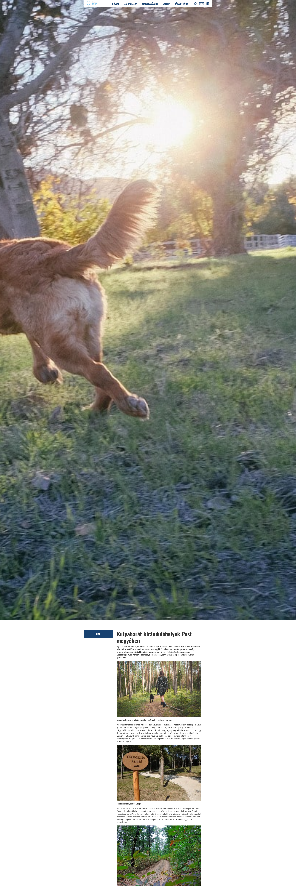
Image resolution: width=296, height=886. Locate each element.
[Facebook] (208, 3)
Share (98, 633)
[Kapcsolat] (201, 3)
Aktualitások (130, 3)
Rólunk (115, 3)
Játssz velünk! (181, 3)
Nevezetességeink (150, 3)
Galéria (166, 3)
